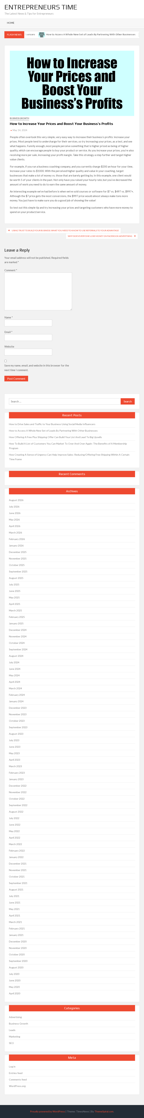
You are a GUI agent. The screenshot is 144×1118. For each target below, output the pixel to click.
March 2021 (15, 921)
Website (9, 346)
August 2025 (16, 577)
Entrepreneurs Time (40, 7)
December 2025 (18, 551)
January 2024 (16, 701)
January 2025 (16, 623)
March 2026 (15, 532)
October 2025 (17, 564)
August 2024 (16, 655)
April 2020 (14, 993)
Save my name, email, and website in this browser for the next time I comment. (36, 368)
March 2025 (15, 610)
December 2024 (18, 629)
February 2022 (17, 850)
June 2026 (14, 513)
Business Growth (19, 118)
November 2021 (18, 870)
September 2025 (18, 571)
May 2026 (14, 519)
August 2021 (16, 889)
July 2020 (14, 973)
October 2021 (17, 876)
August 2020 (16, 967)
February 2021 (17, 928)
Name (8, 317)
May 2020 (14, 986)
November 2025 (18, 558)
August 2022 (16, 811)
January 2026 (16, 545)
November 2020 (18, 947)
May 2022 (14, 831)
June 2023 (14, 746)
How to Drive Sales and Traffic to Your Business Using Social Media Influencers (52, 424)
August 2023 (16, 733)
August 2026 (16, 500)
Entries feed (15, 1073)
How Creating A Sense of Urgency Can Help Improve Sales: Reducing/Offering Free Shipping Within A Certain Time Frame (69, 457)
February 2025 (17, 616)
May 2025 (14, 597)
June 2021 (14, 902)
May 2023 (14, 753)
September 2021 (18, 883)
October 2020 (17, 954)
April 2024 (14, 681)
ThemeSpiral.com (103, 1111)
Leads (12, 1030)
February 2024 (17, 694)
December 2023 (18, 707)
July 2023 (14, 740)
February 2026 (17, 539)
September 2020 (18, 960)
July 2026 (14, 506)
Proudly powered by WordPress (47, 1111)
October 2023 (17, 720)
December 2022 (18, 785)
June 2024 (14, 668)
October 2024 (17, 642)
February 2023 (17, 772)
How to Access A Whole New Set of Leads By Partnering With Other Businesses (85, 34)
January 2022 (16, 857)
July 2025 (14, 584)
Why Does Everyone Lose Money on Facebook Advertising (100, 236)
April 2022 (14, 837)
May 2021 (14, 908)
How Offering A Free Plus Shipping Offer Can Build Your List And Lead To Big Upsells (55, 437)
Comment (10, 270)
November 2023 (18, 714)
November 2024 (18, 636)
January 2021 (16, 934)
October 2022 (17, 798)
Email (8, 331)
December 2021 (18, 863)
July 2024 (14, 662)
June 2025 (14, 590)
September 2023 (18, 727)
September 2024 (18, 649)
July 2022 (14, 818)
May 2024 (14, 675)
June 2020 (14, 980)
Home (10, 22)
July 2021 (14, 896)
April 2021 (14, 915)
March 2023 (15, 766)
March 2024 (15, 688)
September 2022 (18, 805)
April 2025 (14, 603)
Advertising (15, 1017)
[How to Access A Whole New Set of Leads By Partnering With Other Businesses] (36, 34)
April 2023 (14, 759)
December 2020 (18, 941)
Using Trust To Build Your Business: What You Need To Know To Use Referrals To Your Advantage (65, 230)
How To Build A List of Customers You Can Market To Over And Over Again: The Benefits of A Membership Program (68, 446)
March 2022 (15, 844)
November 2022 (18, 792)
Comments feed (18, 1079)
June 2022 (14, 824)
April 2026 (14, 526)
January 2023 (16, 779)
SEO (11, 1043)
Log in (12, 1066)
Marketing (14, 1036)
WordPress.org (17, 1085)
